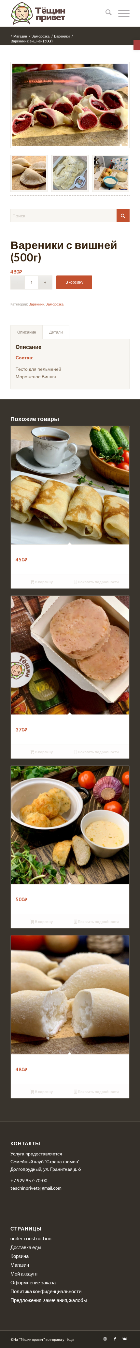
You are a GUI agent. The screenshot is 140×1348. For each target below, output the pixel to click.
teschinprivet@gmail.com (36, 1188)
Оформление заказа (33, 1282)
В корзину (74, 282)
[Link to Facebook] (115, 1339)
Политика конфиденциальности (45, 1291)
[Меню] (121, 13)
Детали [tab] (56, 332)
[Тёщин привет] (57, 13)
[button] (136, 45)
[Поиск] (105, 13)
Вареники (36, 304)
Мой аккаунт (24, 1274)
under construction (30, 1238)
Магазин (19, 1265)
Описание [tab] (26, 332)
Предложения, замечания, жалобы (48, 1300)
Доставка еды (25, 1247)
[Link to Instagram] (105, 1339)
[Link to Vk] (125, 1339)
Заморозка (54, 304)
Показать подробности (98, 582)
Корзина (19, 1256)
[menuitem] (105, 13)
